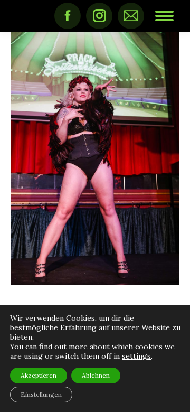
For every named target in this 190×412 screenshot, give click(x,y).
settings (136, 356)
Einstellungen (41, 394)
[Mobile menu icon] (164, 15)
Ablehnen (96, 375)
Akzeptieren (38, 375)
